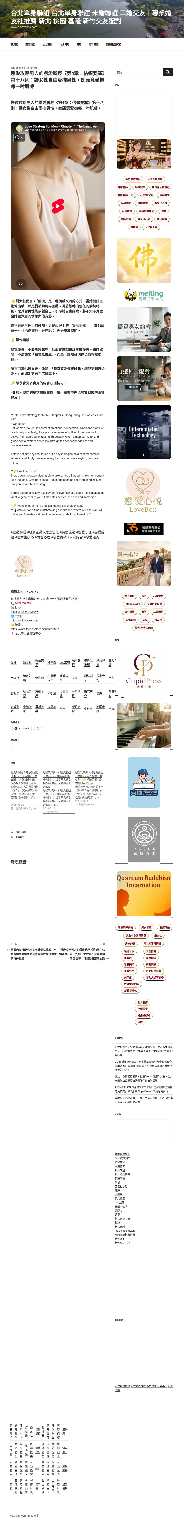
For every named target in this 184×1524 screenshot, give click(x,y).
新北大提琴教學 (155, 977)
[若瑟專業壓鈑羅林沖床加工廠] (144, 529)
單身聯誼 (130, 611)
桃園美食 (143, 203)
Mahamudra (133, 603)
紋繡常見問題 (131, 984)
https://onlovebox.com (24, 620)
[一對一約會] (144, 330)
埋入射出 (130, 595)
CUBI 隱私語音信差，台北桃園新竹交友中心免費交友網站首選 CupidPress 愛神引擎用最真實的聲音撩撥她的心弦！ (143, 1065)
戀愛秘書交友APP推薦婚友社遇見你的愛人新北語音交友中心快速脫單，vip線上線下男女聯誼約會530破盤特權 (144, 1051)
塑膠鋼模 (151, 957)
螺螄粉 (134, 227)
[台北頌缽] (144, 838)
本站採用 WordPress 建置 (24, 1515)
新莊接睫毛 (130, 990)
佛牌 (117, 1190)
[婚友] (144, 490)
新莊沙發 (120, 1178)
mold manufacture (125, 1230)
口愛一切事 (21, 832)
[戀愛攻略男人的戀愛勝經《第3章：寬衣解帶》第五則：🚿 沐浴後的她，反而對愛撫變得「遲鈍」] (27, 788)
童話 (143, 611)
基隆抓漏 (126, 219)
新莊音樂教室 (113, 44)
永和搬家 (126, 203)
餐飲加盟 (140, 187)
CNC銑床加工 (122, 1158)
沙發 (117, 1182)
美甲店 (128, 977)
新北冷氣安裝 (122, 1174)
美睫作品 (129, 970)
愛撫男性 (20, 837)
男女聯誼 (146, 927)
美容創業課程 (146, 211)
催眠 (140, 1021)
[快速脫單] (144, 564)
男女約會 (130, 943)
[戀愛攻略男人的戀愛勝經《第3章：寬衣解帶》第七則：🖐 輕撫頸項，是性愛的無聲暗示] (91, 786)
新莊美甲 (129, 964)
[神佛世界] (144, 261)
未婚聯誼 (131, 619)
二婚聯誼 (158, 611)
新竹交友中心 (122, 1242)
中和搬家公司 (125, 195)
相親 (117, 1222)
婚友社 (158, 619)
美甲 (117, 1214)
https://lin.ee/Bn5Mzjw (25, 612)
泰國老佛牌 (121, 1206)
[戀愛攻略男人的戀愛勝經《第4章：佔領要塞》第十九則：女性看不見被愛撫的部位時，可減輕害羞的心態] (59, 790)
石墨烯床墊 (146, 195)
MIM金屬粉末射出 (125, 1234)
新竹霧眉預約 (122, 1386)
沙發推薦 (151, 951)
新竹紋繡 (151, 1386)
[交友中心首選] (144, 670)
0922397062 (23, 603)
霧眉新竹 (30, 44)
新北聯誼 (143, 1002)
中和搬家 (123, 187)
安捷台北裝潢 (154, 603)
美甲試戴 (162, 219)
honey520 (32, 68)
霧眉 (79, 44)
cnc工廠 (119, 1202)
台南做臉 (127, 211)
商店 (143, 595)
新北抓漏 (120, 1198)
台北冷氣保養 (154, 179)
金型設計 (120, 1194)
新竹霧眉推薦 (138, 1386)
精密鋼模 (151, 964)
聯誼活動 (165, 927)
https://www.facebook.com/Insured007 (35, 629)
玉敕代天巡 (151, 227)
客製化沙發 (161, 203)
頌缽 (163, 211)
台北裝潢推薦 (153, 970)
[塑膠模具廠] (144, 432)
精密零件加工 (122, 1154)
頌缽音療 (129, 951)
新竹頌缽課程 (133, 179)
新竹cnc (119, 1238)
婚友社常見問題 (144, 627)
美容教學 (165, 195)
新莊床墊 (120, 1170)
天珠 (145, 619)
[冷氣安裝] (144, 781)
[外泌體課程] (144, 154)
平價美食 (143, 1008)
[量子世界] (144, 892)
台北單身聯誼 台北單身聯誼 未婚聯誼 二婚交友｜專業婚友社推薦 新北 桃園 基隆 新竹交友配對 (91, 16)
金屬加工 (120, 1166)
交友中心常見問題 (136, 935)
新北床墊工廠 (122, 1218)
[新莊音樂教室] (144, 724)
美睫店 (128, 957)
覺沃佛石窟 (144, 219)
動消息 (14, 44)
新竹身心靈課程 (161, 187)
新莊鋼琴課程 (125, 927)
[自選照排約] (144, 379)
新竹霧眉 (94, 44)
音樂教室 (120, 1162)
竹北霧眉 (64, 44)
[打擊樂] (144, 295)
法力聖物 (47, 44)
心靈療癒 (158, 595)
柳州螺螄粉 (144, 1015)
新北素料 (120, 1226)
